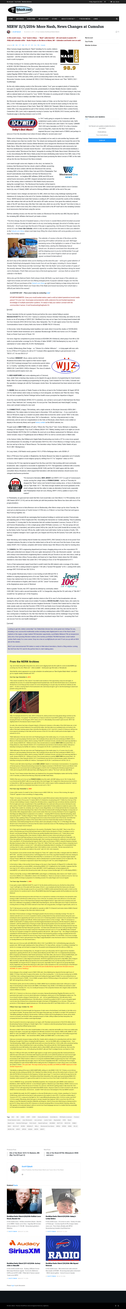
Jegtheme (45, 1306)
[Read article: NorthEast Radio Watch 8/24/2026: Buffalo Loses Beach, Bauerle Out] (24, 1201)
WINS (69, 1126)
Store (54, 19)
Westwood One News (47, 1126)
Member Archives (27, 2)
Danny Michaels (43, 1117)
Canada (43, 45)
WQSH (30, 1129)
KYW (64, 1120)
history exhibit (40, 422)
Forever (76, 1117)
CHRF (28, 1117)
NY (32, 45)
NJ (35, 45)
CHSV (34, 1117)
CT (29, 45)
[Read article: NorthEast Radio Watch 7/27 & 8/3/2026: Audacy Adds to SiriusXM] (24, 1248)
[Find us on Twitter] (107, 2)
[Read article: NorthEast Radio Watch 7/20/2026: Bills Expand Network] (63, 1248)
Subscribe (31, 19)
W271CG (60, 1123)
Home (10, 19)
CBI (17, 1117)
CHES (22, 1117)
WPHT (18, 1129)
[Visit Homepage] (20, 10)
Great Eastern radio (14, 1120)
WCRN (23, 1126)
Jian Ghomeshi (27, 1120)
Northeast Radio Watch (52, 32)
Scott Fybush (17, 32)
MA (23, 45)
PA (38, 45)
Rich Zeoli (33, 1123)
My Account (10, 2)
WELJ (36, 1126)
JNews (13, 1306)
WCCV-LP (16, 1126)
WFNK (64, 1126)
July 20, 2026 (61, 1276)
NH (17, 45)
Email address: (102, 132)
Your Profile (18, 2)
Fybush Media (84, 19)
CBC (13, 1117)
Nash (69, 1120)
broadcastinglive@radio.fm (40, 305)
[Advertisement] (83, 9)
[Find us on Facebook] (115, 1306)
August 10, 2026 (62, 1231)
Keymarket (57, 1120)
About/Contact (68, 19)
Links (96, 19)
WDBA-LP (30, 1126)
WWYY (42, 1129)
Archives (20, 19)
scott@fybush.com (51, 639)
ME (13, 45)
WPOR (24, 1129)
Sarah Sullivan (42, 1123)
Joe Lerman (38, 1120)
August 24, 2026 (23, 1231)
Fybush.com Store (17, 231)
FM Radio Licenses (66, 1117)
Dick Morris (53, 1117)
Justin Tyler (48, 1120)
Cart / (116, 2)
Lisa (48, 293)
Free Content (40, 32)
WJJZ (75, 1126)
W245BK (52, 1123)
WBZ (9, 1126)
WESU (58, 1126)
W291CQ (67, 1123)
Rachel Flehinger (22, 1123)
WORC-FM (11, 1129)
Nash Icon (11, 1123)
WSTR (36, 1129)
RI (26, 45)
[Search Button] (117, 18)
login (12, 1286)
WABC (74, 1123)
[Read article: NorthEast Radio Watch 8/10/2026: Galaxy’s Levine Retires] (63, 1201)
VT (20, 45)
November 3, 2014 (29, 32)
